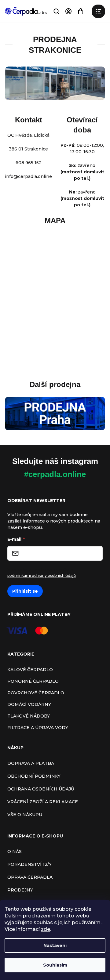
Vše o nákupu (24, 814)
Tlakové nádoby (28, 716)
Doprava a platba (30, 763)
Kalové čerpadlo (30, 669)
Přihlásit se (25, 591)
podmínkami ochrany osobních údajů (41, 575)
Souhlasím (55, 965)
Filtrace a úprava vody (37, 727)
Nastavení (55, 945)
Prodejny (20, 890)
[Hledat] (56, 11)
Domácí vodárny (29, 704)
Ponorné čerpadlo (33, 681)
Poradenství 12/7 (29, 864)
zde (45, 929)
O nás (14, 851)
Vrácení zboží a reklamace (42, 802)
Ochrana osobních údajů (40, 789)
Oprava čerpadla (30, 877)
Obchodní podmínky (34, 776)
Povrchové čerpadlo (35, 693)
